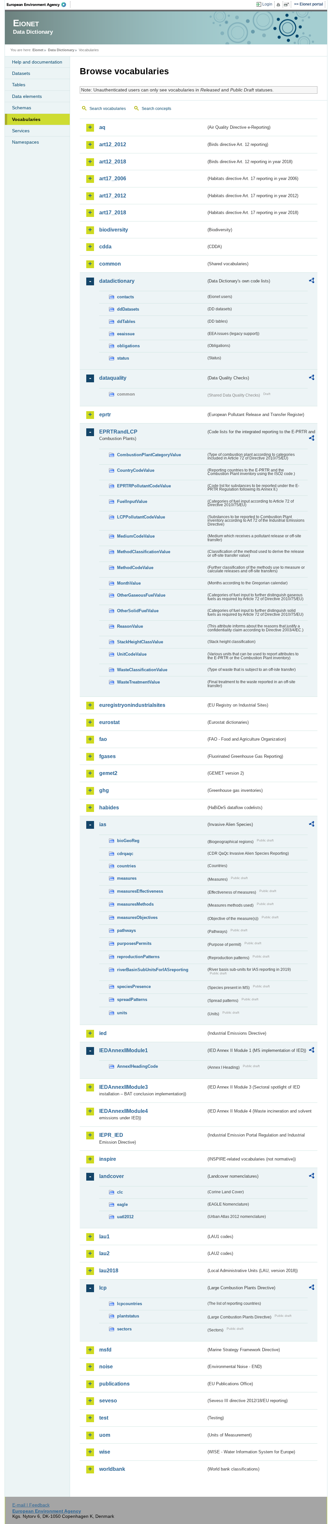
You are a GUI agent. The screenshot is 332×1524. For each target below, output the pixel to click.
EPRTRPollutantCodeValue (144, 485)
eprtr (105, 414)
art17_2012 (112, 195)
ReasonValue (130, 626)
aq (102, 127)
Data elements (27, 96)
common (110, 264)
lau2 (104, 1253)
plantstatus (128, 1316)
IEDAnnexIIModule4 (123, 1111)
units (122, 1012)
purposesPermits (134, 943)
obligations (128, 345)
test (103, 1418)
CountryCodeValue (135, 470)
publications (114, 1384)
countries (126, 865)
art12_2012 (112, 144)
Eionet (37, 50)
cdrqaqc (125, 853)
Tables (18, 84)
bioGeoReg (128, 840)
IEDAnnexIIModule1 (123, 1050)
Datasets (21, 73)
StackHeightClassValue (140, 641)
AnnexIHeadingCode (137, 1066)
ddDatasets (128, 309)
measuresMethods (135, 904)
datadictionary (117, 281)
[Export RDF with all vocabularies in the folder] (311, 281)
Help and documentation (37, 62)
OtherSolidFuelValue (138, 610)
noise (106, 1366)
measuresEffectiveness (140, 891)
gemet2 (108, 773)
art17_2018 (112, 212)
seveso (108, 1400)
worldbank (112, 1469)
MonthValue (129, 583)
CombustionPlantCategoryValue (149, 454)
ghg (104, 790)
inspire (107, 1159)
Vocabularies (26, 119)
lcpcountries (129, 1303)
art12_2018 (112, 161)
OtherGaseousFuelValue (141, 595)
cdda (105, 246)
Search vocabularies (107, 109)
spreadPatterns (132, 999)
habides (109, 807)
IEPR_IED (111, 1135)
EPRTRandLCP (118, 432)
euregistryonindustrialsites (132, 705)
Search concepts (156, 109)
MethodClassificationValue (143, 551)
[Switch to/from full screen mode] (287, 4)
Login (267, 4)
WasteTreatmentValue (138, 682)
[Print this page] (279, 4)
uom (104, 1435)
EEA (38, 4)
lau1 (104, 1236)
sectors (124, 1329)
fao (103, 739)
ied (103, 1033)
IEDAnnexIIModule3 (123, 1087)
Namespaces (25, 142)
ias (102, 824)
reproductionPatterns (138, 956)
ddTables (126, 321)
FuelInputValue (132, 501)
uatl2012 (125, 1216)
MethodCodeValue (135, 567)
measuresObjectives (137, 917)
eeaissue (126, 333)
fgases (107, 756)
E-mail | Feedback (31, 1504)
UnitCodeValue (132, 654)
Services (21, 130)
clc (120, 1192)
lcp (103, 1288)
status (123, 358)
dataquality (112, 378)
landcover (111, 1176)
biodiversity (113, 229)
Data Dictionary (61, 50)
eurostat (109, 722)
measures (126, 878)
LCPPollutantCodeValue (141, 517)
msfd (105, 1349)
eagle (122, 1204)
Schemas (21, 107)
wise (104, 1452)
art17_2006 (112, 178)
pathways (126, 930)
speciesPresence (134, 986)
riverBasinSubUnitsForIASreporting (152, 969)
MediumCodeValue (136, 536)
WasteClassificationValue (142, 669)
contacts (125, 296)
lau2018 (108, 1270)
